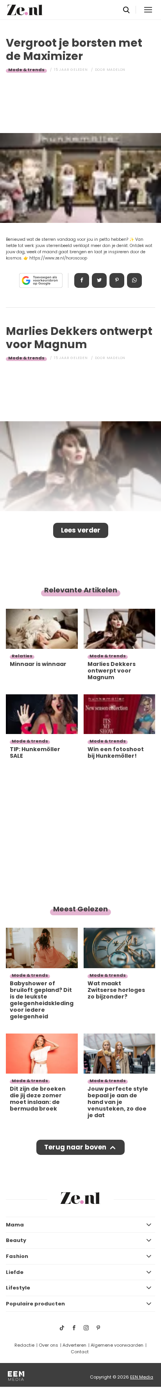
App (134, 280)
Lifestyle (18, 1287)
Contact (80, 1352)
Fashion (17, 1256)
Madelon (116, 69)
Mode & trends (26, 70)
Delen (81, 280)
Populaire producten (35, 1303)
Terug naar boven (75, 1147)
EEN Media (141, 1377)
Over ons (48, 1345)
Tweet (99, 280)
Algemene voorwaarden (117, 1345)
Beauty (16, 1240)
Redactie (24, 1345)
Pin (116, 280)
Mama (15, 1224)
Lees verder (80, 530)
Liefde (14, 1272)
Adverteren (74, 1345)
